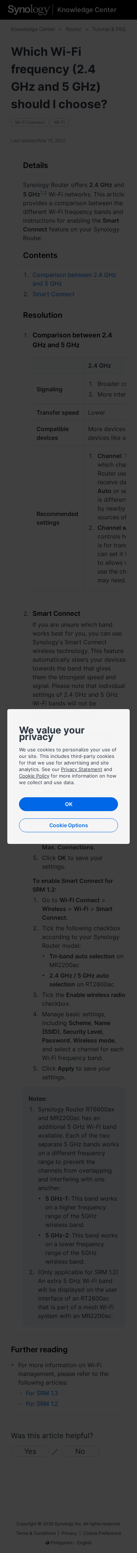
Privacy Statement (81, 769)
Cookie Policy (34, 776)
